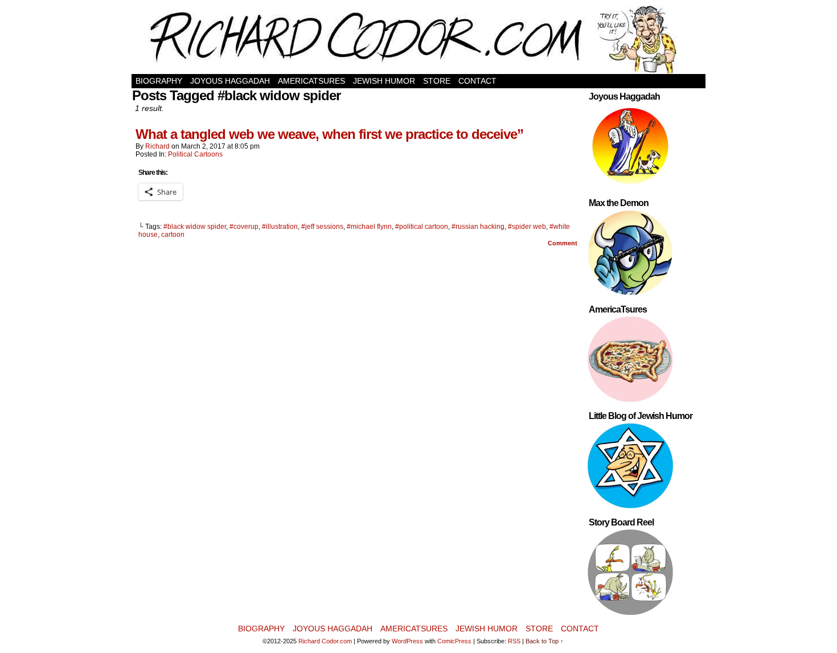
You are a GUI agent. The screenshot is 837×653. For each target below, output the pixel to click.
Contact (477, 80)
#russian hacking (478, 227)
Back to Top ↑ (545, 641)
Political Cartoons (195, 154)
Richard (157, 146)
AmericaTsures (311, 80)
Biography (159, 80)
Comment (563, 243)
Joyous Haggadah (230, 80)
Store (436, 80)
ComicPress (454, 641)
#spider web (527, 227)
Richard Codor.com (325, 641)
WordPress (407, 641)
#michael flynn (369, 227)
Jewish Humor (384, 80)
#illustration (280, 227)
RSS (514, 641)
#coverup (244, 227)
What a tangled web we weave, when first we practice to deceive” (329, 134)
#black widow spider (194, 227)
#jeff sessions (322, 227)
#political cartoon (421, 227)
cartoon (172, 235)
